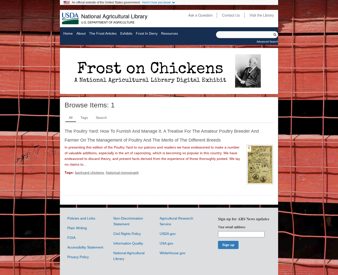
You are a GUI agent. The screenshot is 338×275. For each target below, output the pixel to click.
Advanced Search (267, 41)
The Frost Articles (103, 34)
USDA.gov (168, 234)
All (70, 118)
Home (68, 34)
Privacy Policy (78, 257)
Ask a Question (200, 15)
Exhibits (126, 34)
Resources (169, 34)
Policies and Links (81, 218)
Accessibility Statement (85, 247)
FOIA (71, 238)
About (80, 34)
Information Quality (128, 243)
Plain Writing (77, 228)
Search (101, 118)
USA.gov (166, 243)
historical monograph (122, 173)
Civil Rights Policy (127, 234)
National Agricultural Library (114, 16)
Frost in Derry (147, 34)
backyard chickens (89, 173)
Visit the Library (261, 15)
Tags (84, 118)
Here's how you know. (156, 2)
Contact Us (231, 15)
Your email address (231, 227)
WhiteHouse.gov (172, 253)
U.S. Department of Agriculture (108, 22)
